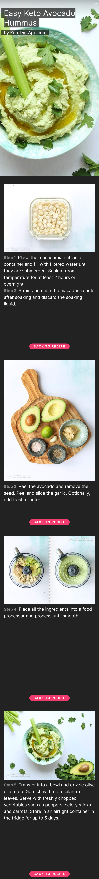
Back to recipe (49, 346)
